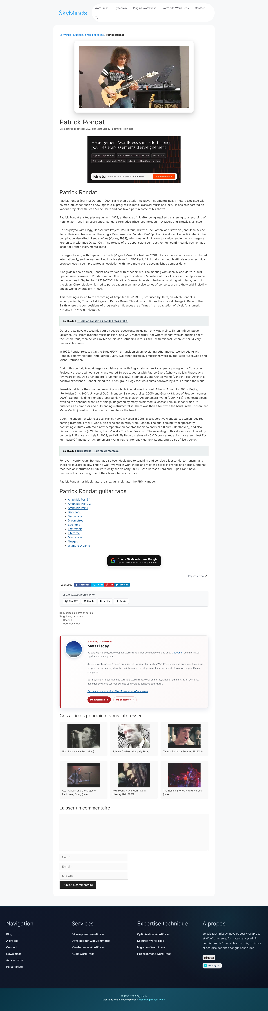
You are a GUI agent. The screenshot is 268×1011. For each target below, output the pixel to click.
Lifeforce (74, 533)
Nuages (73, 541)
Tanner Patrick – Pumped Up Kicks (183, 751)
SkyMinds (65, 34)
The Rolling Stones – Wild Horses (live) (182, 792)
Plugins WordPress (144, 8)
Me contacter (123, 699)
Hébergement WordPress (154, 953)
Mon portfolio (97, 699)
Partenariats (14, 966)
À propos (12, 940)
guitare (67, 616)
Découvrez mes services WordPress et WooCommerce (117, 691)
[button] (96, 17)
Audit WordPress (83, 953)
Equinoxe (74, 524)
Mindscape (75, 537)
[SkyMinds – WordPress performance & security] (73, 12)
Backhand (74, 512)
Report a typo (196, 576)
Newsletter (13, 953)
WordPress (101, 8)
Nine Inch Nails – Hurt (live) (78, 751)
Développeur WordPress (88, 934)
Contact (200, 8)
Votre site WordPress (176, 8)
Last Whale (75, 528)
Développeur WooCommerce (91, 940)
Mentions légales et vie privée (119, 999)
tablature (78, 616)
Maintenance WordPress (88, 947)
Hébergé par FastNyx (151, 999)
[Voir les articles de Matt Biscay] (74, 649)
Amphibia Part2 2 (79, 503)
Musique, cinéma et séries (88, 34)
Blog (9, 934)
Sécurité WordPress (150, 940)
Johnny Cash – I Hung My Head (130, 751)
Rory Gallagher (71, 623)
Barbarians (75, 516)
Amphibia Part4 (78, 508)
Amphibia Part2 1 (79, 499)
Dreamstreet (76, 520)
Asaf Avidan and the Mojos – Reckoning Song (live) (79, 792)
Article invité (14, 960)
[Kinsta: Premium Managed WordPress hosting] (134, 160)
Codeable (177, 652)
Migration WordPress (151, 947)
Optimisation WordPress (153, 934)
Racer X (67, 620)
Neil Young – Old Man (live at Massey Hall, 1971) (129, 792)
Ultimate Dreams (79, 545)
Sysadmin (121, 8)
